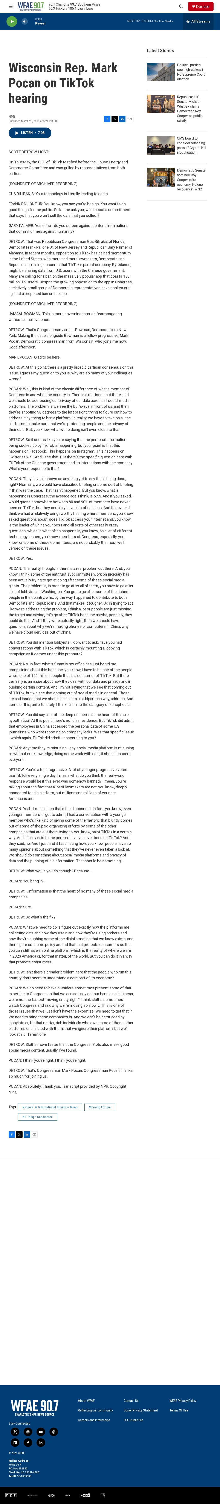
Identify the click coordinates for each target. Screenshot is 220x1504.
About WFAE (86, 1400)
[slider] (31, 21)
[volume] (24, 21)
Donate (202, 6)
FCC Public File (133, 1420)
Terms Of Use (179, 1410)
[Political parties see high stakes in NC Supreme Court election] (161, 72)
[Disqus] (110, 1217)
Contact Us (131, 1400)
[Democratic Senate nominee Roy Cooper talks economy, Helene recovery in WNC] (161, 177)
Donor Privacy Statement (141, 1410)
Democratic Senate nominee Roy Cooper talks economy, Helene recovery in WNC (191, 179)
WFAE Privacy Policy (183, 1400)
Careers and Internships (94, 1420)
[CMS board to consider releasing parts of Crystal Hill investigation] (161, 145)
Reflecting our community (95, 1410)
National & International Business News (50, 1107)
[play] (11, 21)
